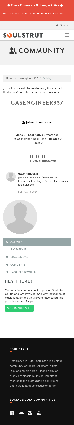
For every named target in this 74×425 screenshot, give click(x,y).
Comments (17, 264)
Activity (16, 241)
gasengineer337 (29, 173)
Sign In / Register (19, 308)
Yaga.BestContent (23, 272)
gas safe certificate (29, 177)
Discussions (19, 256)
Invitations (18, 249)
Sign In (63, 25)
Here (63, 13)
